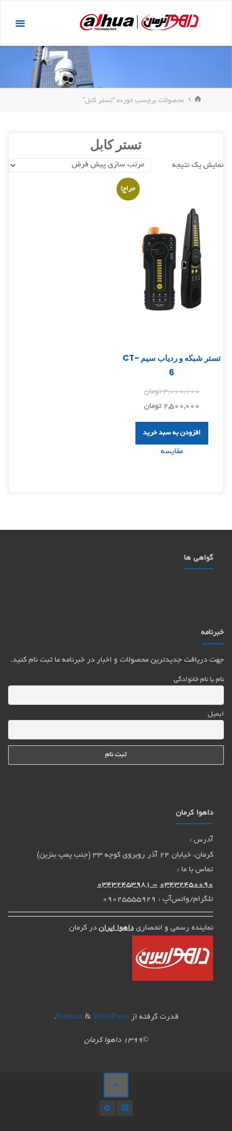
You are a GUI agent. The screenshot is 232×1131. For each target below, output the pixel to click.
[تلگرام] (107, 1108)
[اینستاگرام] (124, 1108)
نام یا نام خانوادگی (198, 680)
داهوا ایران (116, 928)
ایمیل (215, 714)
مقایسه (172, 452)
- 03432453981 (127, 885)
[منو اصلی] (20, 23)
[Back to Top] (116, 1085)
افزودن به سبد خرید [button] (172, 433)
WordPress (111, 1017)
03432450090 (186, 885)
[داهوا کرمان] (139, 23)
